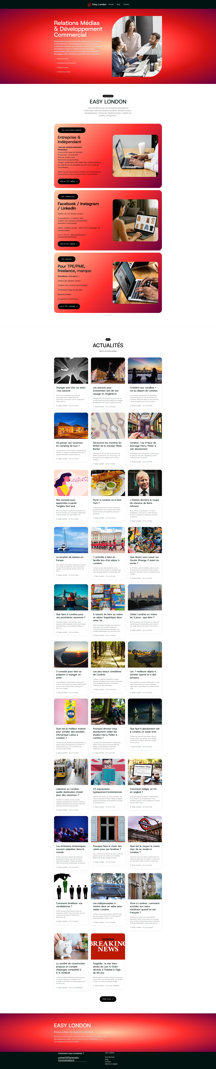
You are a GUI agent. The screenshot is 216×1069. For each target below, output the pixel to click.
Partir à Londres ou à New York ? (107, 501)
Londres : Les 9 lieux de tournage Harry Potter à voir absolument (143, 445)
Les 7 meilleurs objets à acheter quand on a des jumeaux (143, 674)
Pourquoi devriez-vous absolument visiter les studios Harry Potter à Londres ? (105, 733)
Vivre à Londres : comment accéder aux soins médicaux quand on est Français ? (144, 908)
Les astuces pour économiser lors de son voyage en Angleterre (106, 390)
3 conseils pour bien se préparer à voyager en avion (69, 674)
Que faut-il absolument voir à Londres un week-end (145, 730)
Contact (108, 1061)
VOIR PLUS (106, 999)
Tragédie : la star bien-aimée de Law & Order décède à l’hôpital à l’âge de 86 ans (107, 968)
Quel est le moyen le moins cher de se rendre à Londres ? (145, 849)
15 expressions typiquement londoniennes (107, 790)
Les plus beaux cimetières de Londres (107, 673)
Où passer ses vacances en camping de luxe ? (69, 444)
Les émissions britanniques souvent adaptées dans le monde (70, 849)
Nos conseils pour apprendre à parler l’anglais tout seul (66, 503)
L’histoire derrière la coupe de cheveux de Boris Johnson (144, 503)
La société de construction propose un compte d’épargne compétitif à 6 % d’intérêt (70, 968)
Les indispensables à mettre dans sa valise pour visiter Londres (107, 906)
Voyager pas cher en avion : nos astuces (70, 389)
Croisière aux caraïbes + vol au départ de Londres (143, 389)
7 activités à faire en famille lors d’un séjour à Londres (106, 560)
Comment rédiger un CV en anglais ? (143, 790)
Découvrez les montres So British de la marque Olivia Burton (107, 445)
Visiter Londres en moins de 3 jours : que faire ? (143, 616)
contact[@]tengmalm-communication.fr (68, 1058)
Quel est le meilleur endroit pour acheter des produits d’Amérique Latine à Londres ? (70, 733)
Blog (106, 1059)
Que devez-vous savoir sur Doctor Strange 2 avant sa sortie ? (144, 560)
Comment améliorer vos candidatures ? (69, 905)
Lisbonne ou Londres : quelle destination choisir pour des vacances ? (69, 792)
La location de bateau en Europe (69, 559)
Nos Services (109, 1057)
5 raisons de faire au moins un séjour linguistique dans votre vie (108, 617)
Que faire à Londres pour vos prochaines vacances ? (70, 616)
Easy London (99, 4)
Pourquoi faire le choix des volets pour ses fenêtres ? (107, 848)
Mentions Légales (111, 1064)
